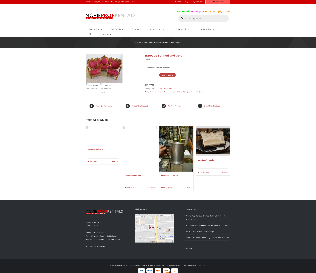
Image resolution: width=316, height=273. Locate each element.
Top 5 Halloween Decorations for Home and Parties (207, 225)
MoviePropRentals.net (156, 265)
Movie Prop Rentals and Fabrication (105, 239)
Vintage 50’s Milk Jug (133, 175)
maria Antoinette (178, 92)
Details (115, 161)
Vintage (172, 88)
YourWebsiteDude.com (197, 265)
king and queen (164, 92)
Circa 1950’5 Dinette (95, 149)
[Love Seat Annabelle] (213, 141)
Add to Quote (167, 75)
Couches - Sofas (161, 88)
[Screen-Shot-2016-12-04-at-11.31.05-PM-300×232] (113, 68)
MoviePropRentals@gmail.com (123, 2)
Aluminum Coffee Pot (169, 175)
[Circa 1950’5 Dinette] (103, 135)
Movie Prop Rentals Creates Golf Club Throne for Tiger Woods (206, 217)
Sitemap (188, 248)
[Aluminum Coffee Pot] (176, 149)
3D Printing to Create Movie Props (200, 231)
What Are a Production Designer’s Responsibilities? (207, 237)
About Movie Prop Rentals (97, 246)
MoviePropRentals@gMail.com (104, 236)
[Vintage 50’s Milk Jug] (140, 149)
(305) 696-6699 (103, 2)
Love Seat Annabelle (206, 160)
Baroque (153, 92)
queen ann (191, 92)
